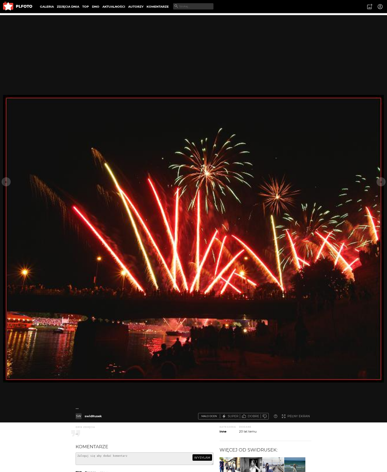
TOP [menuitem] (85, 6)
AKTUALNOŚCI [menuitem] (113, 6)
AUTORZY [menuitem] (136, 6)
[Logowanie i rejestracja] (380, 6)
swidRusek (93, 416)
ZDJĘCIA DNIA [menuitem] (68, 6)
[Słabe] (265, 416)
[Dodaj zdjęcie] (369, 6)
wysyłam (202, 458)
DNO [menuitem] (95, 6)
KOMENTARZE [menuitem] (158, 6)
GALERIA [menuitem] (47, 6)
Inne (223, 431)
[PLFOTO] (17, 6)
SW (78, 416)
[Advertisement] (193, 43)
